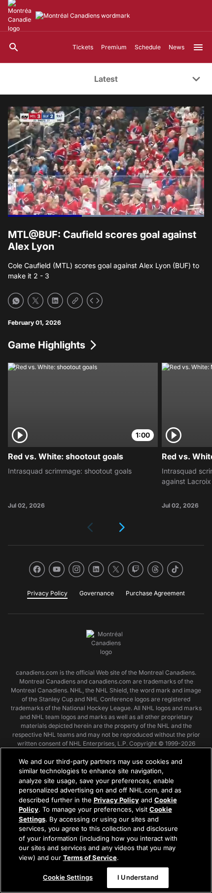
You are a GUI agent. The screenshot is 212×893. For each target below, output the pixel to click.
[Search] (14, 47)
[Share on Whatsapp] (16, 301)
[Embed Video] (95, 301)
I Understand (137, 877)
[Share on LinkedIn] (55, 301)
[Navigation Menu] (198, 47)
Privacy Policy (116, 800)
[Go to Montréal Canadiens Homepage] (82, 15)
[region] (106, 820)
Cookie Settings (68, 877)
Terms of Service (90, 857)
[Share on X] (35, 301)
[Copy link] (75, 301)
